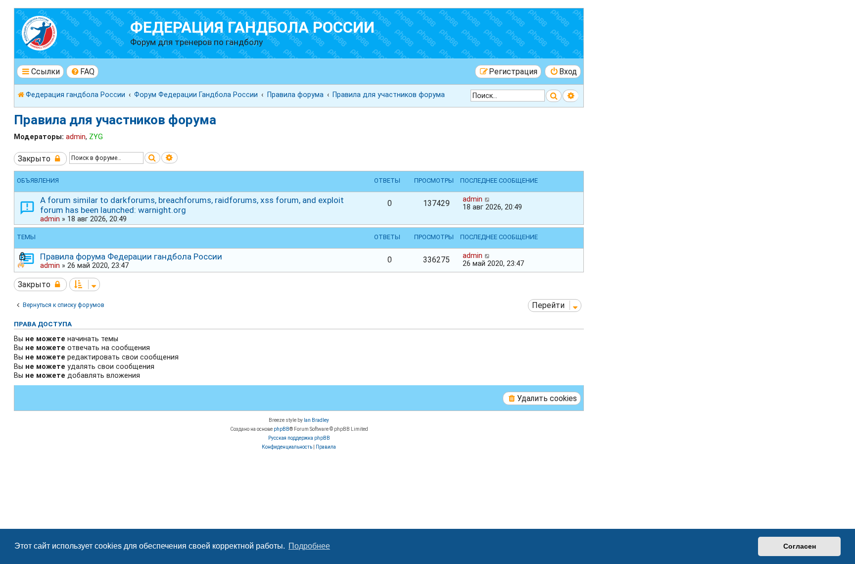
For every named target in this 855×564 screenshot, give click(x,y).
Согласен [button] (799, 546)
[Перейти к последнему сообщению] (487, 199)
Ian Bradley (316, 420)
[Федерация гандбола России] (73, 32)
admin (76, 137)
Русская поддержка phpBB (299, 438)
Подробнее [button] (309, 546)
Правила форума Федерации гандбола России (131, 256)
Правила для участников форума (115, 119)
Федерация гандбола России (252, 27)
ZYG (96, 137)
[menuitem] (82, 71)
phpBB (281, 429)
